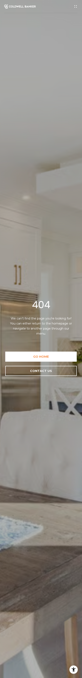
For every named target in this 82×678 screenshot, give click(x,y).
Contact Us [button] (41, 371)
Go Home (41, 357)
